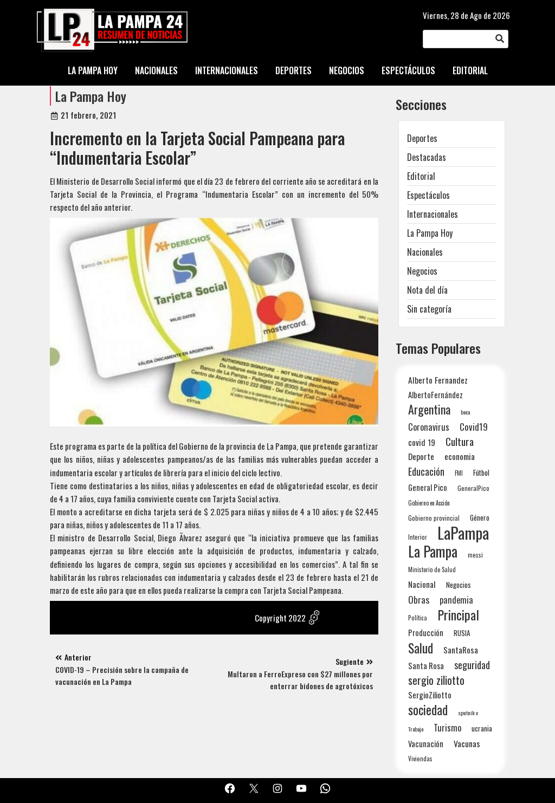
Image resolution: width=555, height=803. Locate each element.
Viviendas (420, 758)
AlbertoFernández (435, 394)
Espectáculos (428, 195)
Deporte (421, 456)
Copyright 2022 (280, 618)
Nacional (422, 584)
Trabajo (415, 728)
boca (465, 411)
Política (417, 617)
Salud (420, 648)
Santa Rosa (426, 665)
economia (459, 456)
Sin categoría (429, 308)
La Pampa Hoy (90, 96)
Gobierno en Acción (429, 502)
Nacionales (425, 251)
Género (479, 517)
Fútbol (481, 472)
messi (475, 554)
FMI (459, 472)
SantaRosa (460, 650)
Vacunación (425, 743)
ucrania (482, 728)
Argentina (429, 409)
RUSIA (462, 632)
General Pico (427, 487)
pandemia (456, 600)
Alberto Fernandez (438, 380)
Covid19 (474, 426)
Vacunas (467, 743)
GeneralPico (473, 488)
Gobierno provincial (434, 517)
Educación (426, 471)
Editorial (421, 176)
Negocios (422, 270)
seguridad (472, 664)
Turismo (447, 727)
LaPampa (463, 532)
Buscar (500, 39)
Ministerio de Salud (432, 569)
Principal (458, 614)
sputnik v (468, 712)
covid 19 (421, 442)
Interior (417, 536)
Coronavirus (428, 426)
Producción (425, 632)
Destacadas (426, 157)
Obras (418, 599)
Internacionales (432, 214)
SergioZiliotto (429, 695)
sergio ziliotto (436, 680)
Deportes (422, 138)
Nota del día (427, 289)
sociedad (428, 709)
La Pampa (432, 551)
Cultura (460, 441)
